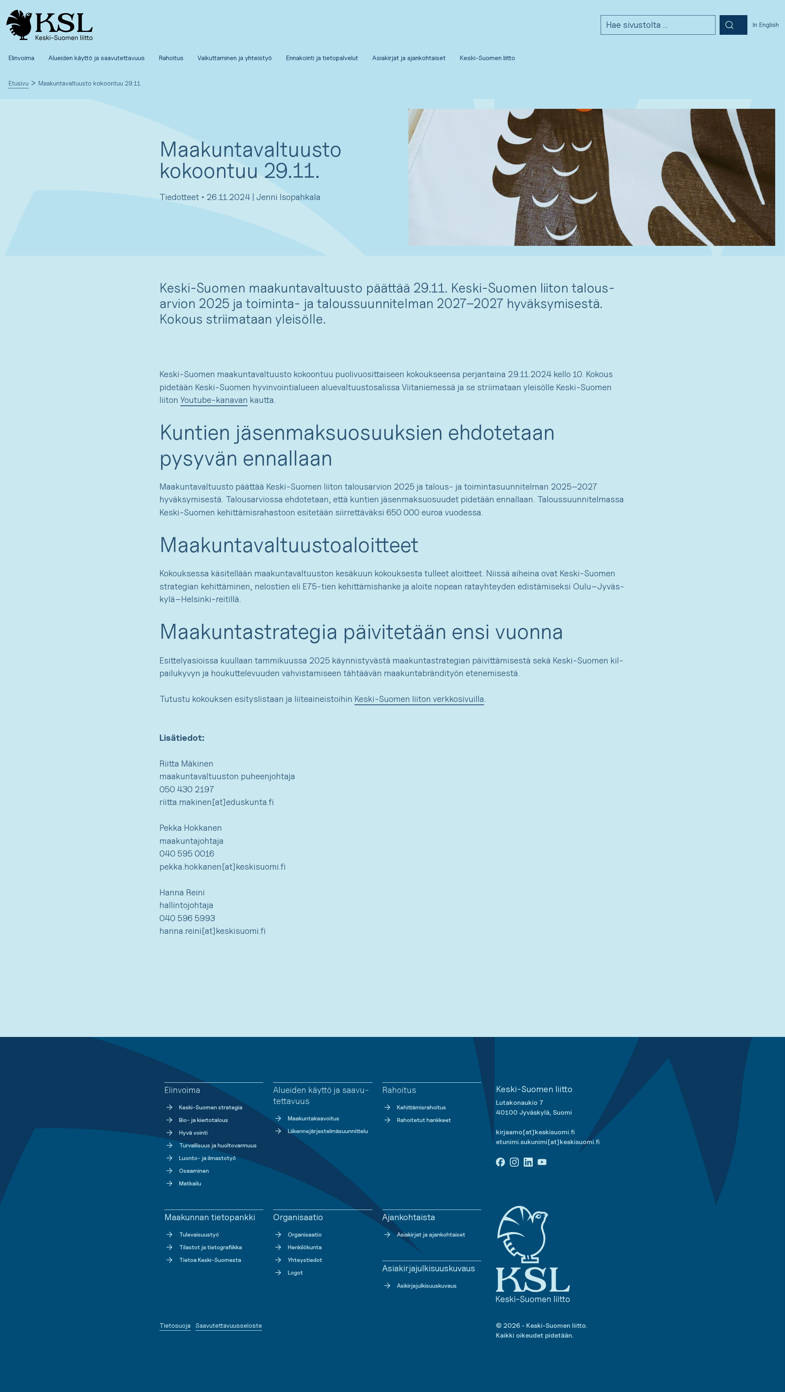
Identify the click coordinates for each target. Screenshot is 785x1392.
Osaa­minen (194, 1170)
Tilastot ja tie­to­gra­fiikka (210, 1247)
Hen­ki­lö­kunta (305, 1247)
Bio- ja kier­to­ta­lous (203, 1119)
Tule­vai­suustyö (199, 1234)
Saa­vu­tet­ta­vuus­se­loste (228, 1325)
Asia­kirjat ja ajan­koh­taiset (431, 1234)
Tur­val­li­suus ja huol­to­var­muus (218, 1145)
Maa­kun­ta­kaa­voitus (313, 1118)
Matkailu (190, 1183)
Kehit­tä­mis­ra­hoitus (421, 1107)
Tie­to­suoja (175, 1325)
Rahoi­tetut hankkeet (424, 1119)
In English (765, 25)
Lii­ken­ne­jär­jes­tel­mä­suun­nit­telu (328, 1130)
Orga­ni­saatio (305, 1234)
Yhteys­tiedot (305, 1259)
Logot (295, 1272)
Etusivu (18, 83)
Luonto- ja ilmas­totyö (207, 1157)
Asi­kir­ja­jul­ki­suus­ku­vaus (427, 1285)
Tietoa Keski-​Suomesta (210, 1259)
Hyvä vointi (193, 1132)
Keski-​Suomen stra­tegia (210, 1107)
